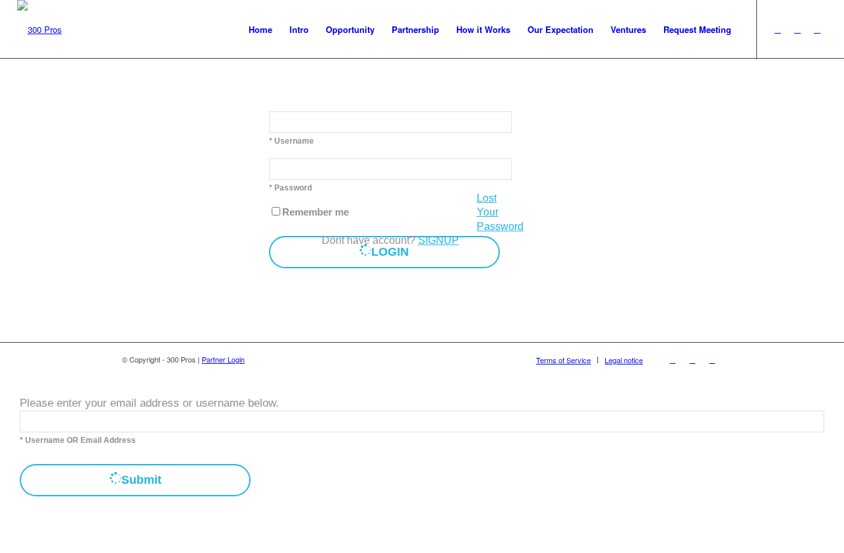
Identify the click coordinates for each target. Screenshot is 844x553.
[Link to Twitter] (777, 29)
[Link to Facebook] (817, 29)
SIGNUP (438, 240)
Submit (141, 479)
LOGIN (390, 251)
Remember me (315, 212)
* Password (290, 187)
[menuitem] (260, 29)
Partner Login (223, 359)
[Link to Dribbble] (797, 29)
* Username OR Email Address (78, 440)
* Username (291, 141)
